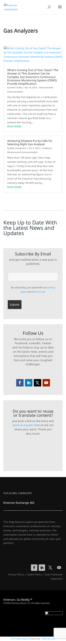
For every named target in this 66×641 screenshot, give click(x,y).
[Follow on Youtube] (46, 382)
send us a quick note (26, 425)
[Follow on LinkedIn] (28, 382)
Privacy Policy (16, 574)
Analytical (46, 148)
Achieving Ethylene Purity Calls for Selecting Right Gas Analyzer (29, 142)
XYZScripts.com (48, 638)
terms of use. (38, 291)
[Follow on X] (37, 382)
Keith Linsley (16, 87)
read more (14, 126)
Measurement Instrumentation (22, 152)
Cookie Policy (34, 574)
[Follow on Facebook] (20, 382)
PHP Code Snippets (19, 638)
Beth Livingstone (18, 148)
